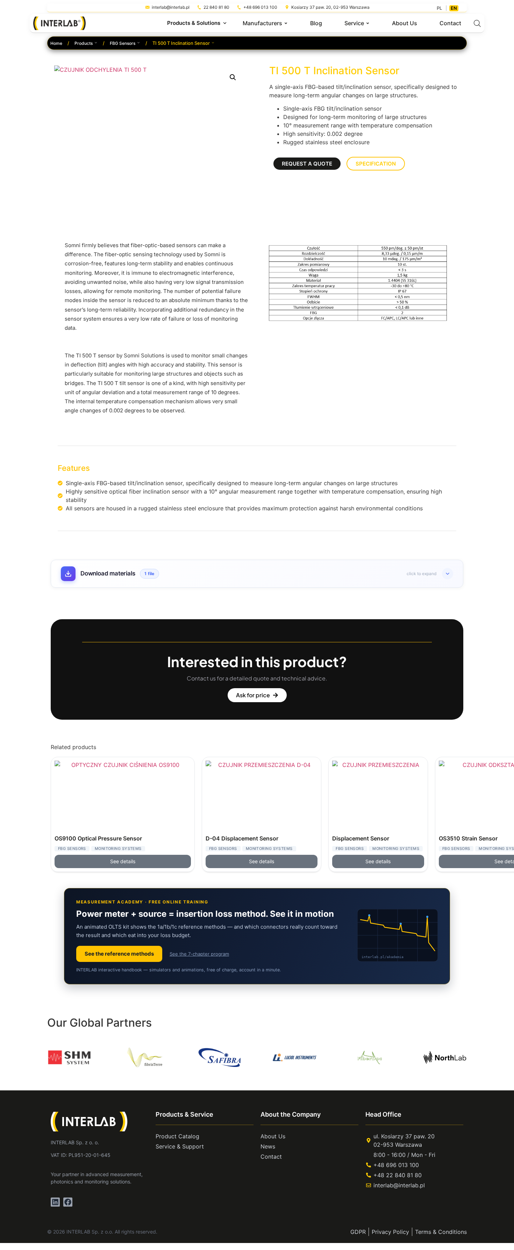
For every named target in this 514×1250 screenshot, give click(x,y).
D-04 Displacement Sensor (242, 838)
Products (83, 43)
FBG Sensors (122, 43)
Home (56, 43)
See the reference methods (119, 953)
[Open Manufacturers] (286, 23)
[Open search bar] (477, 23)
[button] (233, 77)
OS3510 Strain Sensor (468, 838)
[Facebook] (67, 1202)
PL (439, 8)
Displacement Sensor (360, 838)
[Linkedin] (55, 1202)
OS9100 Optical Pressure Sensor (98, 838)
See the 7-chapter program (199, 954)
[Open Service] (368, 23)
